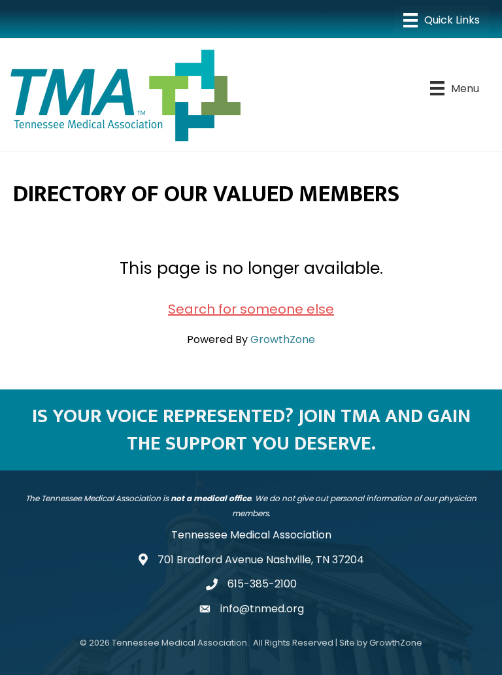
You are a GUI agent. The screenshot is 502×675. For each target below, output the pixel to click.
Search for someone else (251, 309)
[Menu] (441, 20)
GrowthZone (282, 339)
